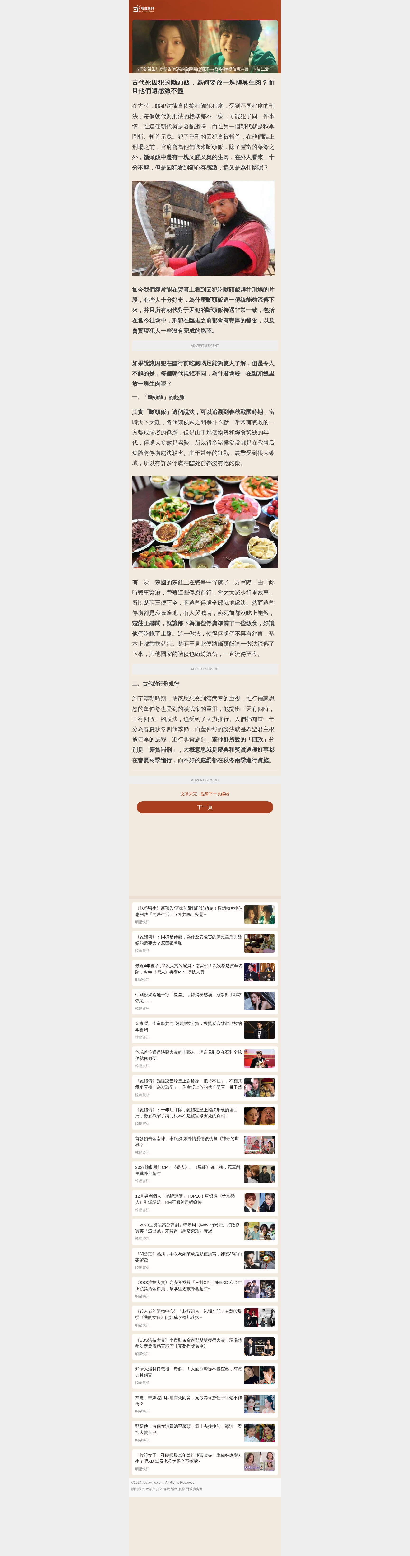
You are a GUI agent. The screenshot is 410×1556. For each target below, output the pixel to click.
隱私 (174, 1489)
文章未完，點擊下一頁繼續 (205, 794)
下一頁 (205, 807)
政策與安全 (154, 1489)
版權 (181, 1489)
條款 (166, 1489)
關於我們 (138, 1489)
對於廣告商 (194, 1489)
